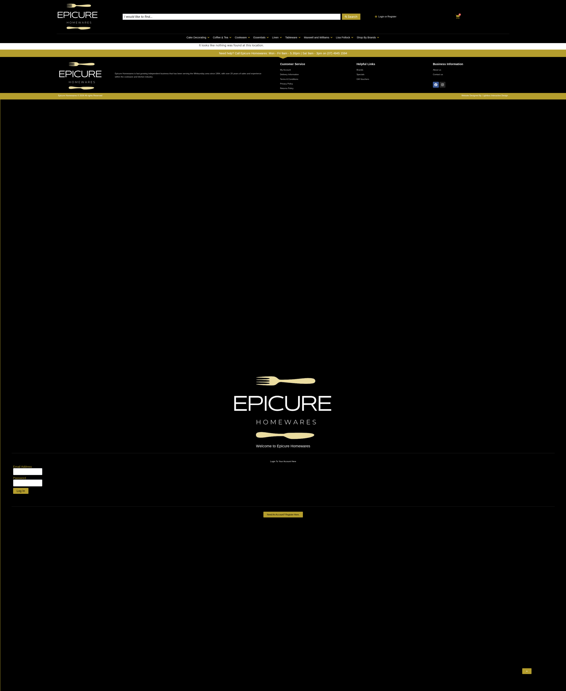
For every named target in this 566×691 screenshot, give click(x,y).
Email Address (22, 466)
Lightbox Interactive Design (495, 95)
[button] (198, 37)
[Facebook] (436, 85)
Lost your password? (27, 497)
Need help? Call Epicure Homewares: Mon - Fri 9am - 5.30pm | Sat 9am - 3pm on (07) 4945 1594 (283, 53)
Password (19, 478)
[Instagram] (442, 85)
